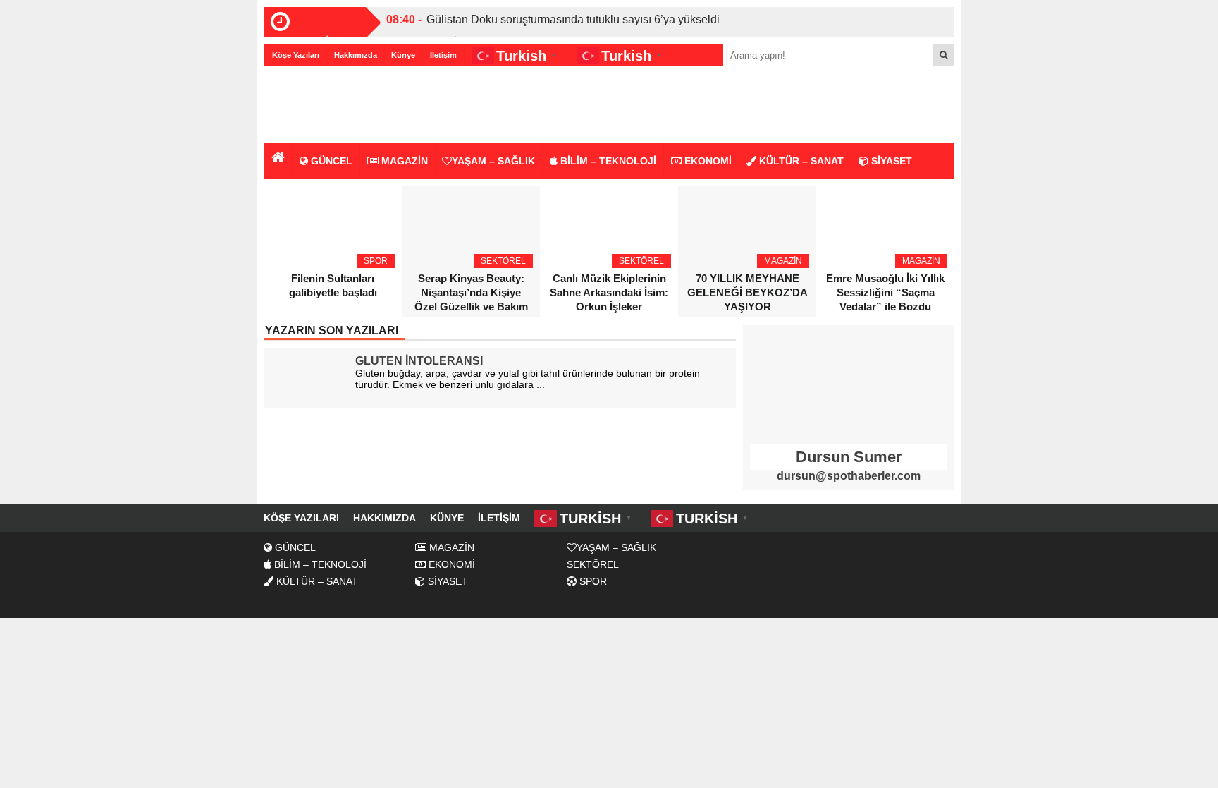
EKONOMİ (707, 160)
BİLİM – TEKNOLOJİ (607, 160)
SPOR (592, 581)
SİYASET (890, 160)
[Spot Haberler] (345, 105)
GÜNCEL (330, 160)
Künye (403, 55)
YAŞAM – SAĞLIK (493, 160)
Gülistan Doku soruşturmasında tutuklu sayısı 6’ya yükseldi (573, 19)
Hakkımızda (355, 55)
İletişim (443, 55)
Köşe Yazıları (295, 55)
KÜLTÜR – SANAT (800, 160)
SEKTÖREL (593, 564)
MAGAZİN (403, 160)
